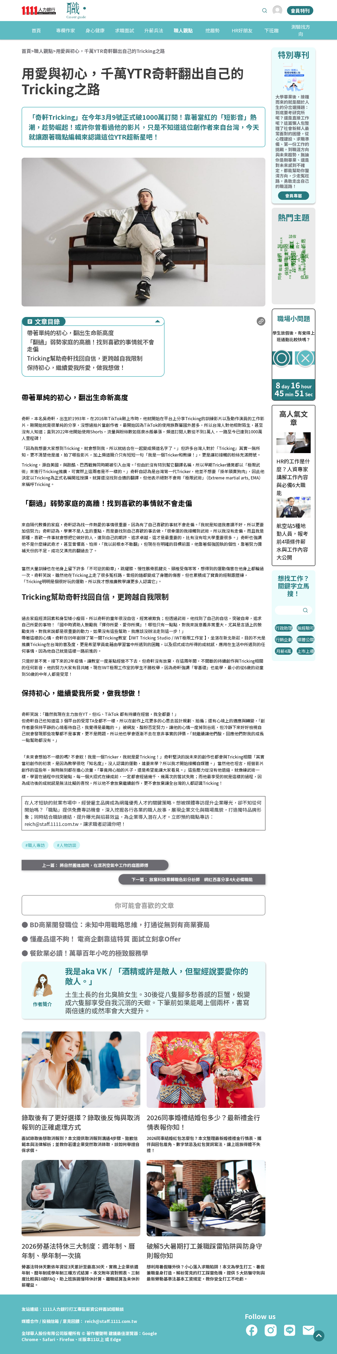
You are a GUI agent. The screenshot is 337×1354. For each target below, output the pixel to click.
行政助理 (283, 628)
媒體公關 (305, 639)
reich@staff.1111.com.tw (111, 1321)
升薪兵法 (153, 30)
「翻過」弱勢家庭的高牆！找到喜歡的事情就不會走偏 (90, 345)
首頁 (36, 30)
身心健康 (95, 30)
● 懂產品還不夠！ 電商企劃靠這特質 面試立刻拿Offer (101, 938)
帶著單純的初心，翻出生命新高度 (70, 332)
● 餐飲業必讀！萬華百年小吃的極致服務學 (85, 953)
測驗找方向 (300, 30)
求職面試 (124, 30)
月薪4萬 (283, 651)
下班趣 (271, 30)
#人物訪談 (66, 845)
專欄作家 (65, 30)
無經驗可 (305, 628)
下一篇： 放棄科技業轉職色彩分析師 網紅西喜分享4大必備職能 (192, 879)
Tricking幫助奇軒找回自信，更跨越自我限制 (84, 358)
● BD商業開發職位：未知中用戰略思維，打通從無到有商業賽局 (116, 924)
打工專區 (77, 1309)
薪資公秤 (94, 1309)
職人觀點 (183, 30)
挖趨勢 (212, 30)
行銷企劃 (283, 639)
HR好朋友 (242, 30)
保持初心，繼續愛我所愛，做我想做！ (76, 367)
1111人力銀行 (56, 1309)
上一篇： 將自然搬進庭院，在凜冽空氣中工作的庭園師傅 (95, 865)
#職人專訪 (35, 845)
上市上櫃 (305, 651)
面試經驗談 (113, 1309)
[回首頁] (54, 10)
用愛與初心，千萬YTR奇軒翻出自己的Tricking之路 (110, 50)
